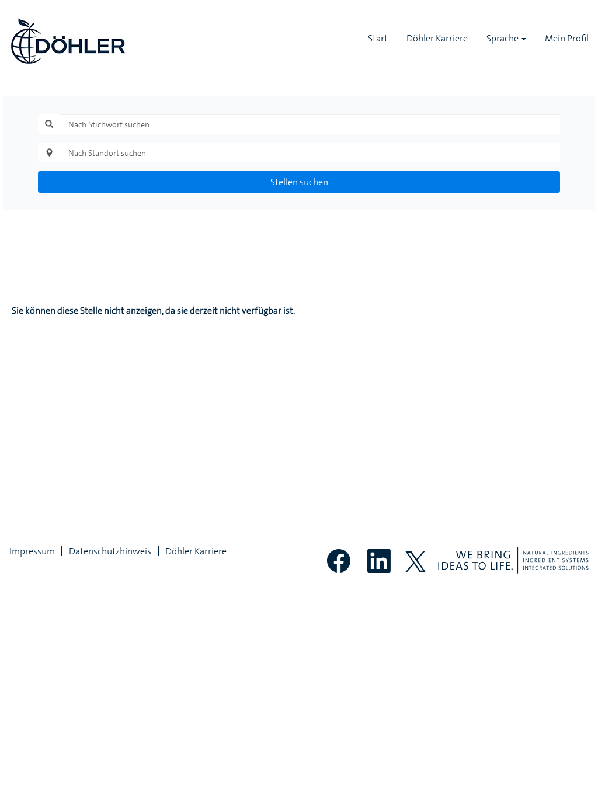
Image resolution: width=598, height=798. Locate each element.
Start (378, 38)
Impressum (32, 550)
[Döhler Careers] (68, 41)
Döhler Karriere (437, 38)
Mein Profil (567, 38)
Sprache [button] (503, 38)
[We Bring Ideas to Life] (513, 560)
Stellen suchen (299, 181)
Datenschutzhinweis (110, 550)
